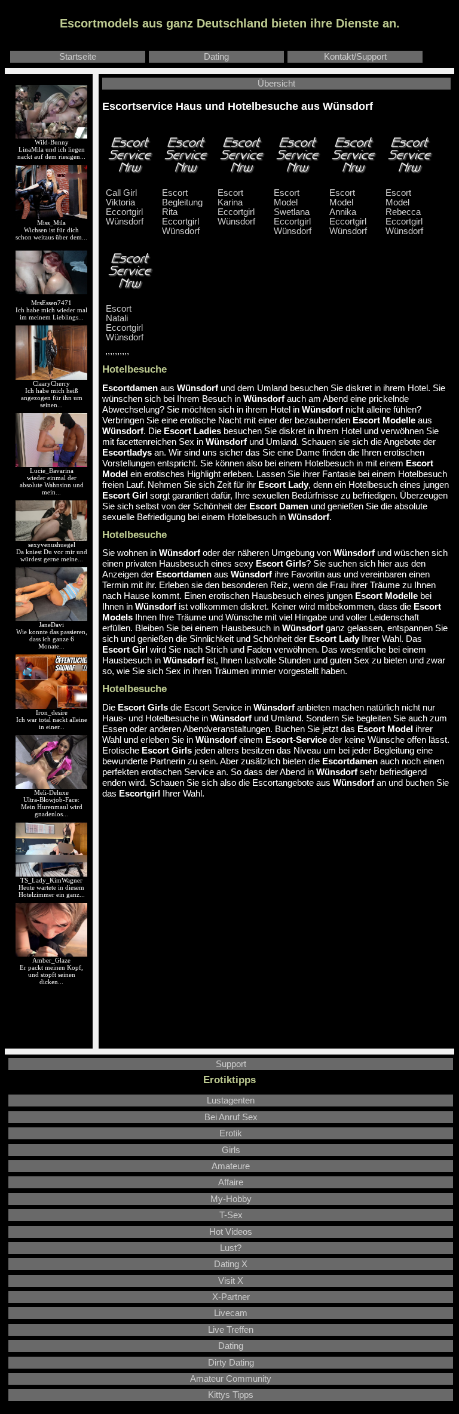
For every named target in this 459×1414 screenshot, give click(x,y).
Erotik (230, 1133)
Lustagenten (231, 1100)
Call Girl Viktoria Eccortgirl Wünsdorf (124, 207)
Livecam (230, 1313)
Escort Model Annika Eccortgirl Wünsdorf (348, 212)
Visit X (230, 1281)
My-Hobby (231, 1199)
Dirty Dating (231, 1362)
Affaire (230, 1182)
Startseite (77, 57)
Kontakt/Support (355, 57)
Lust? (230, 1248)
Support (231, 1064)
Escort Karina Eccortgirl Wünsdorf (236, 207)
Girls (231, 1150)
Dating (216, 57)
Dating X (230, 1264)
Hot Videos (230, 1232)
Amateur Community (230, 1379)
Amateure (231, 1166)
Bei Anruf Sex (231, 1117)
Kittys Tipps (230, 1395)
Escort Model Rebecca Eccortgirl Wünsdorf (404, 212)
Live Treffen (230, 1330)
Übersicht (276, 83)
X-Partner (231, 1297)
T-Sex (231, 1215)
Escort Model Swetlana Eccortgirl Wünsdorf (292, 212)
